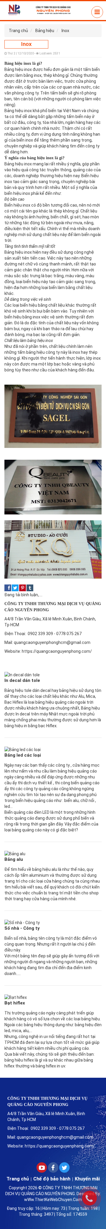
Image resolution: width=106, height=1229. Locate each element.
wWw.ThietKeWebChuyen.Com (53, 1199)
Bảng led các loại (22, 755)
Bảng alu (13, 859)
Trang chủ (17, 1179)
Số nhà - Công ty (22, 928)
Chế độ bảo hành (51, 1179)
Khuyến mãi (87, 1179)
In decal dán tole (22, 680)
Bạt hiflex (14, 1003)
